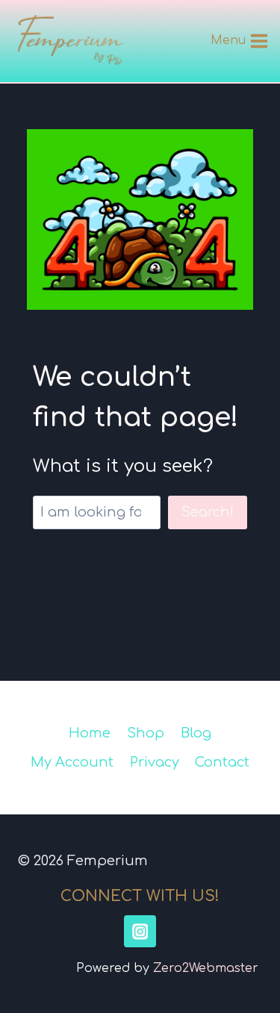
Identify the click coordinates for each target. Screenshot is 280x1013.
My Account (72, 762)
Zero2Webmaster (205, 968)
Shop (145, 733)
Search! (207, 512)
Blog (196, 733)
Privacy (154, 762)
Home (90, 733)
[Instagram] (140, 931)
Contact (222, 762)
